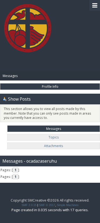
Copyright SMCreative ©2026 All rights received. (50, 200)
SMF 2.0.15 (29, 205)
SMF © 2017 (47, 205)
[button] (94, 5)
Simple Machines (68, 205)
